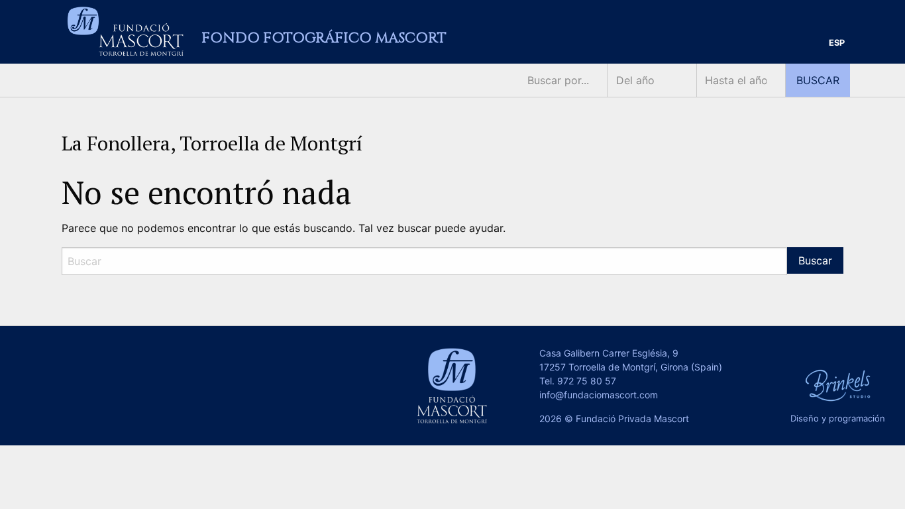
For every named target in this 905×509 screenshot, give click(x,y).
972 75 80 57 (586, 380)
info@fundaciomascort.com (598, 394)
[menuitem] (837, 43)
